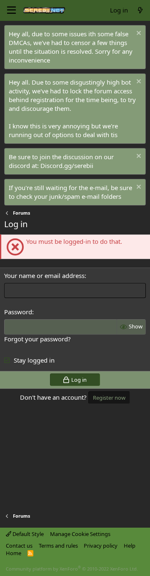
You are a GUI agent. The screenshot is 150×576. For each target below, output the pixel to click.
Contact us (19, 545)
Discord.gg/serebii (66, 165)
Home (13, 553)
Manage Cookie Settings (80, 534)
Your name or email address (44, 275)
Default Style (27, 534)
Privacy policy (101, 545)
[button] (11, 10)
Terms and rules (58, 545)
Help (129, 545)
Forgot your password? (37, 339)
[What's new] (140, 10)
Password (18, 312)
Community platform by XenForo (72, 569)
